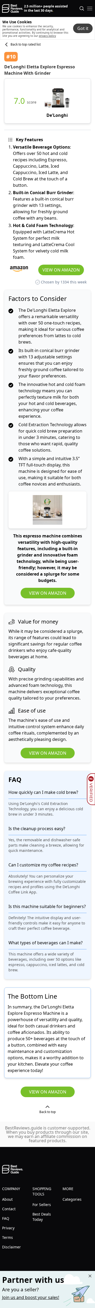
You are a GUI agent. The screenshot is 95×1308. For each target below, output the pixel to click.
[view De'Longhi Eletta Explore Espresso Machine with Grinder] (57, 101)
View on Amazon (61, 270)
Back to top (47, 1112)
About (7, 1199)
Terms (7, 1237)
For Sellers (41, 1204)
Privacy (8, 1227)
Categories (72, 1199)
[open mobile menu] (90, 8)
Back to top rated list (26, 44)
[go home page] (12, 8)
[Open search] (81, 8)
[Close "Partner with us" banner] (90, 1276)
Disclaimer (11, 1246)
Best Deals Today (41, 1217)
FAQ (5, 1218)
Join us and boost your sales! (30, 1297)
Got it (82, 28)
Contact (9, 1208)
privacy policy (47, 36)
